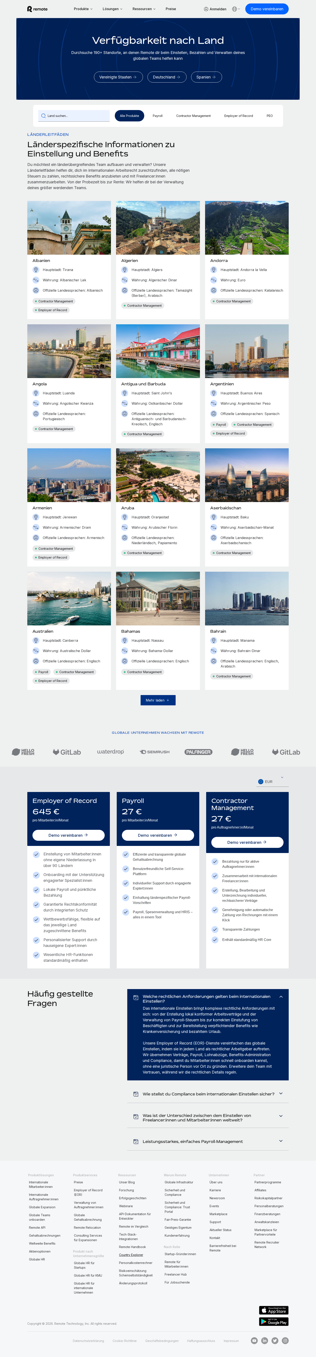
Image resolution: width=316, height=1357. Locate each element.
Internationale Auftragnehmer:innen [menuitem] (43, 1197)
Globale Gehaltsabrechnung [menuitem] (88, 1217)
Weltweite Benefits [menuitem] (42, 1243)
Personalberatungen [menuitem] (269, 1206)
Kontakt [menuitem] (215, 1238)
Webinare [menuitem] (126, 1206)
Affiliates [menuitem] (260, 1190)
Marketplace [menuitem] (218, 1214)
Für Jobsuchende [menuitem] (177, 1282)
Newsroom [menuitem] (217, 1198)
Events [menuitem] (214, 1206)
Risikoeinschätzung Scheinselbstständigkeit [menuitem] (136, 1273)
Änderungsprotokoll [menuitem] (133, 1283)
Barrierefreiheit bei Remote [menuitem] (223, 1248)
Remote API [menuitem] (37, 1227)
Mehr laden (155, 700)
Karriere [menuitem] (215, 1190)
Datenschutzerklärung (88, 1341)
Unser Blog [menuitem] (127, 1182)
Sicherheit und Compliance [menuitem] (175, 1192)
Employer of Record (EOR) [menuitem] (88, 1192)
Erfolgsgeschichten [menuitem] (132, 1198)
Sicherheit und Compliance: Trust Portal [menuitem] (177, 1207)
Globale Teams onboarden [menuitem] (39, 1217)
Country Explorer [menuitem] (131, 1255)
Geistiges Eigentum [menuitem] (178, 1227)
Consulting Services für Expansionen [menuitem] (88, 1238)
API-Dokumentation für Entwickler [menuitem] (135, 1216)
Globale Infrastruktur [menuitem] (179, 1182)
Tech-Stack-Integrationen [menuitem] (128, 1237)
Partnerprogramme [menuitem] (268, 1182)
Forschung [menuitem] (126, 1190)
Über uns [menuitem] (216, 1182)
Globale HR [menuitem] (37, 1259)
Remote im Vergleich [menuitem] (133, 1226)
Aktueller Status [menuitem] (221, 1230)
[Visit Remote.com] (37, 9)
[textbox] (272, 782)
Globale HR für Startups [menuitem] (84, 1265)
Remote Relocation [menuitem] (87, 1227)
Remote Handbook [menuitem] (132, 1247)
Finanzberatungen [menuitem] (267, 1214)
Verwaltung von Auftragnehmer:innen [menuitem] (88, 1205)
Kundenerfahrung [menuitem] (177, 1235)
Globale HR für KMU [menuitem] (88, 1275)
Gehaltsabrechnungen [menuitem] (44, 1235)
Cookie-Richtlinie (125, 1341)
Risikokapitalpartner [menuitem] (268, 1198)
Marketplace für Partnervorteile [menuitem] (266, 1232)
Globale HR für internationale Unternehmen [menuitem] (84, 1288)
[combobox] (272, 782)
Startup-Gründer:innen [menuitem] (180, 1254)
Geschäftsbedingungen (162, 1341)
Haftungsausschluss (201, 1341)
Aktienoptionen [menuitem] (40, 1251)
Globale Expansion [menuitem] (42, 1207)
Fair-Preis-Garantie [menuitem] (178, 1219)
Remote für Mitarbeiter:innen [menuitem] (176, 1264)
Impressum (231, 1341)
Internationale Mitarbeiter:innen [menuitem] (41, 1184)
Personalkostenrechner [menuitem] (135, 1263)
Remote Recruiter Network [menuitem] (267, 1245)
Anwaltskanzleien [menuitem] (267, 1222)
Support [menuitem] (215, 1222)
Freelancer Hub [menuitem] (176, 1274)
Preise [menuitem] (78, 1182)
